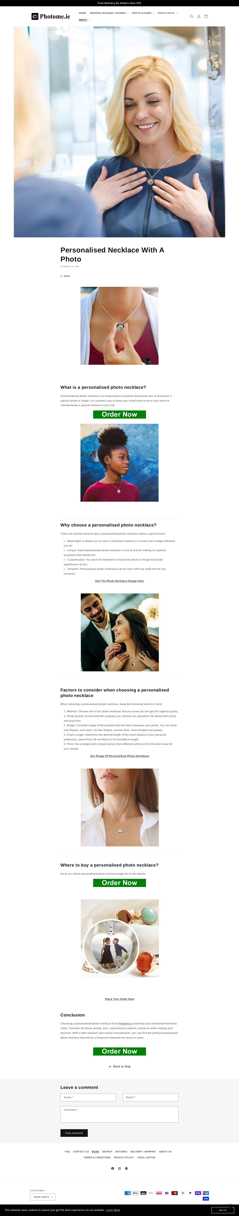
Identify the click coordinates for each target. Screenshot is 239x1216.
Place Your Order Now (119, 999)
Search (107, 1151)
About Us (165, 1151)
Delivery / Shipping (143, 1151)
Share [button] (67, 276)
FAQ (67, 1151)
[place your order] (119, 887)
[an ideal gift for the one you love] (119, 851)
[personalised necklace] (119, 364)
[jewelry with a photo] (120, 977)
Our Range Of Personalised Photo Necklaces (119, 756)
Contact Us (81, 1151)
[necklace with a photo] (119, 501)
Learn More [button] (113, 1210)
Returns (121, 1151)
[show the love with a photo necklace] (119, 676)
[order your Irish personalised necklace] (119, 418)
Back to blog (122, 1066)
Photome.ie (125, 1023)
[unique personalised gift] (120, 671)
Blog (95, 1151)
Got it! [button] (223, 1210)
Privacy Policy (124, 1157)
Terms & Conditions (97, 1157)
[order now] (119, 1051)
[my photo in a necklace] (120, 846)
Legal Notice (146, 1157)
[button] (109, 13)
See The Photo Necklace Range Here (119, 581)
